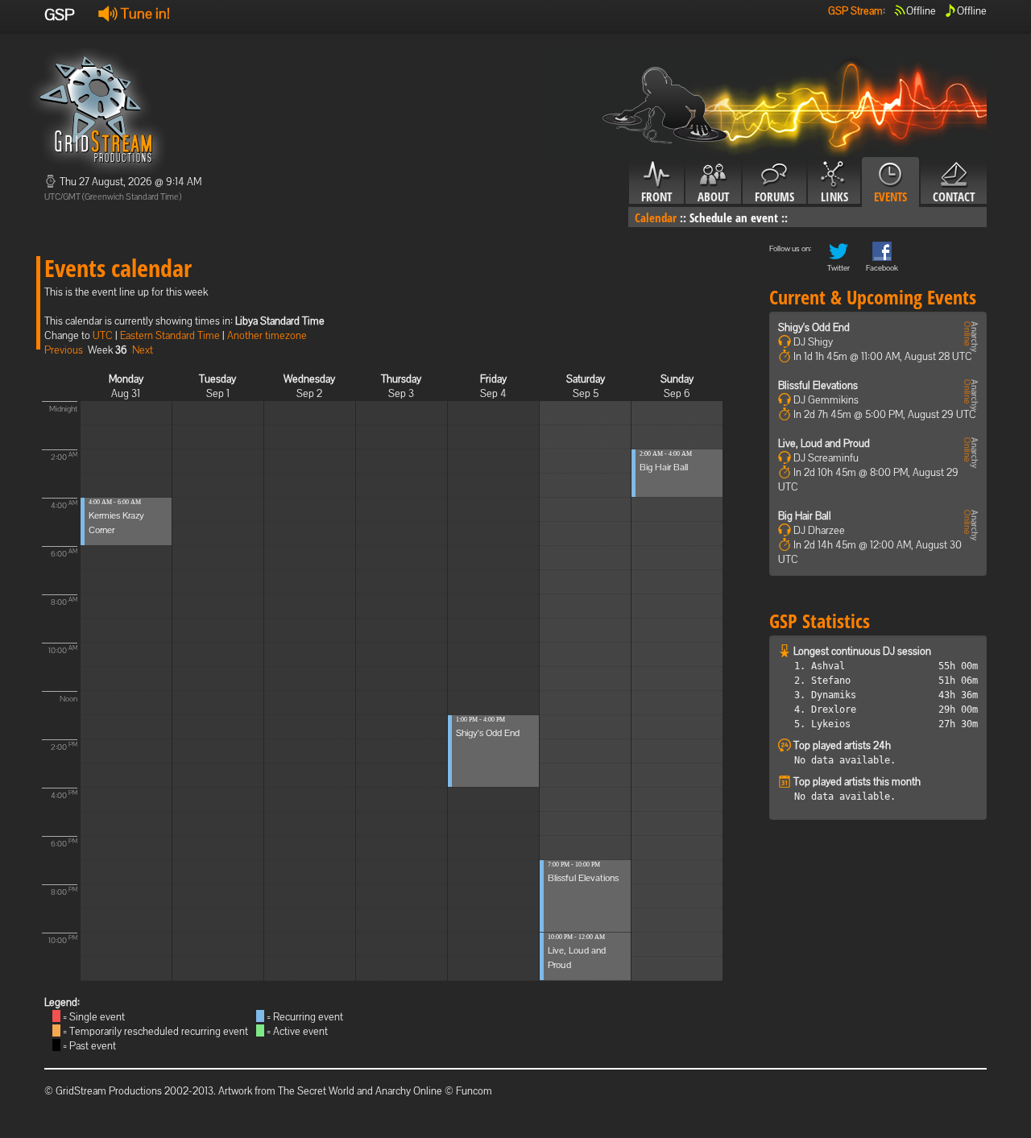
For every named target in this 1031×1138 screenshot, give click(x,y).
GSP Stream (855, 11)
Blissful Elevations (583, 877)
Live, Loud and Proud (824, 443)
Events (890, 196)
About (713, 196)
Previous (63, 350)
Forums (774, 196)
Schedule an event (733, 217)
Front (656, 196)
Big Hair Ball (664, 467)
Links (834, 196)
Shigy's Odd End (488, 732)
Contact (954, 196)
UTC (103, 335)
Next (142, 350)
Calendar (656, 217)
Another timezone (267, 335)
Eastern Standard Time (170, 335)
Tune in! (144, 13)
